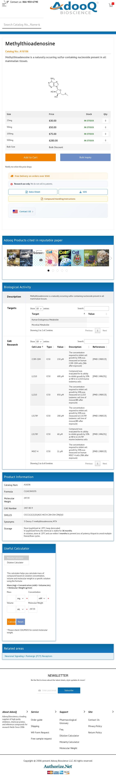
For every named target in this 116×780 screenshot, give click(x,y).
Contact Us (94, 719)
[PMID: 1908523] (99, 359)
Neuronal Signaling (14, 656)
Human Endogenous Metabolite (45, 319)
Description (75, 346)
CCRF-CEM (36, 359)
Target (35, 313)
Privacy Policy (95, 726)
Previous (5, 258)
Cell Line (36, 346)
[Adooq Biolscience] (74, 8)
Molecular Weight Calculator (68, 750)
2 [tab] (53, 270)
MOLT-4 (35, 451)
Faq (61, 729)
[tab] (16, 558)
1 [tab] (48, 270)
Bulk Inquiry (85, 157)
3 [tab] (57, 270)
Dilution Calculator (15, 562)
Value (91, 313)
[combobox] (21, 24)
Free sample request (41, 738)
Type (49, 346)
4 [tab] (62, 270)
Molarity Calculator (15, 558)
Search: (81, 308)
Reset (21, 621)
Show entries (39, 308)
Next (111, 258)
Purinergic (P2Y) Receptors (39, 656)
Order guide (36, 719)
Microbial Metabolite (40, 325)
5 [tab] (67, 270)
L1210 (34, 376)
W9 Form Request (40, 732)
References (99, 346)
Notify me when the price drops (18, 167)
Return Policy (95, 732)
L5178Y (35, 416)
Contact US (25, 211)
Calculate (12, 621)
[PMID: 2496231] (99, 376)
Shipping (35, 726)
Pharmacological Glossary (68, 721)
